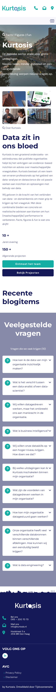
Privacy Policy (13, 672)
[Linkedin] (5, 655)
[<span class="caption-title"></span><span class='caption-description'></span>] (14, 99)
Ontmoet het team (28, 264)
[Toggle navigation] (52, 21)
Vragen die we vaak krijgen (28, 348)
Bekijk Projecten (28, 272)
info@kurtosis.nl (19, 626)
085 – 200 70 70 (20, 619)
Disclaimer (12, 677)
